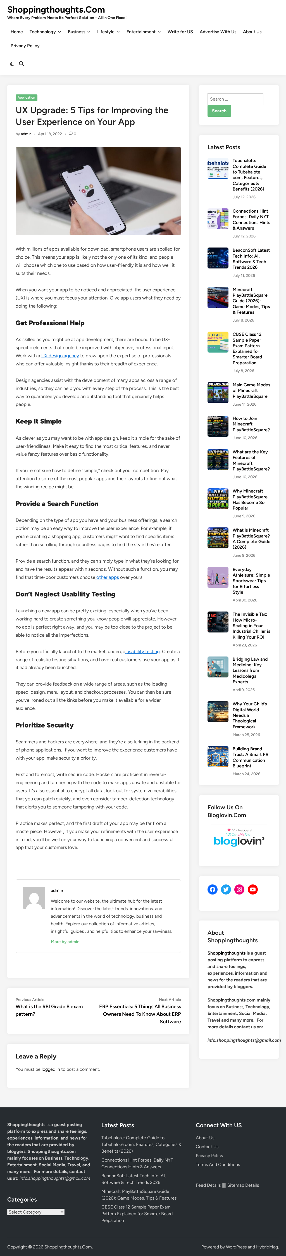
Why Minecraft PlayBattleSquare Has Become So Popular (250, 499)
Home (17, 31)
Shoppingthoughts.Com (56, 9)
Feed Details (208, 1185)
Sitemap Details (243, 1185)
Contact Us (207, 1146)
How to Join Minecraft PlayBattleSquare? (251, 424)
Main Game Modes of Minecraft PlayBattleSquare (251, 390)
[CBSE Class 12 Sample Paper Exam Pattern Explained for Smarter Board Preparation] (218, 334)
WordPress (236, 1247)
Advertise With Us (218, 31)
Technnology (43, 31)
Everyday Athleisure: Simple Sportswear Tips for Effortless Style (251, 581)
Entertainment (141, 31)
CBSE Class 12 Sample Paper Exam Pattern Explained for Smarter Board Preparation (247, 348)
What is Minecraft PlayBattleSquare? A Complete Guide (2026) (251, 538)
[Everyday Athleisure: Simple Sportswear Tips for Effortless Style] (218, 570)
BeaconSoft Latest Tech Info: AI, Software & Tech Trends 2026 (251, 259)
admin (26, 134)
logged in (51, 1069)
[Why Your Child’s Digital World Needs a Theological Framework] (218, 704)
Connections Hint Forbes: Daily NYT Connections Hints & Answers (251, 219)
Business (76, 31)
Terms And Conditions (218, 1164)
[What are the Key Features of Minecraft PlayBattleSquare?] (218, 452)
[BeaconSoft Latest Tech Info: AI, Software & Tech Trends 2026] (218, 250)
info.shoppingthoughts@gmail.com (55, 1178)
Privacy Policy (25, 45)
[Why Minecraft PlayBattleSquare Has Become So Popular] (218, 491)
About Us (252, 31)
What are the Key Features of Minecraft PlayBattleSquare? (251, 460)
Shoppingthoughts (227, 953)
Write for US (180, 31)
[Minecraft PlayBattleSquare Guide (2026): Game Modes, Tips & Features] (218, 290)
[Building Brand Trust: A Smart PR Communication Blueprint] (218, 749)
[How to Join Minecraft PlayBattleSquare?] (218, 419)
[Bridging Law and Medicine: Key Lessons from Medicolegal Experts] (218, 659)
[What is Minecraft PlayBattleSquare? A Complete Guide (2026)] (218, 530)
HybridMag (267, 1247)
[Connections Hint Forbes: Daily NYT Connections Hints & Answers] (218, 211)
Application (26, 97)
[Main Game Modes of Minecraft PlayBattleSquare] (218, 385)
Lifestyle (106, 31)
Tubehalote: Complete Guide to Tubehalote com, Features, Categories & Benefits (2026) (249, 175)
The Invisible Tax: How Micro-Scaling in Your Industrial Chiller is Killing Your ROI (251, 625)
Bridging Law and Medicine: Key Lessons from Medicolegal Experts (250, 670)
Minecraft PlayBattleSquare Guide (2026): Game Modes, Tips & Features (251, 301)
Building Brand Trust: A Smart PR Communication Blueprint (250, 757)
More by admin (65, 941)
